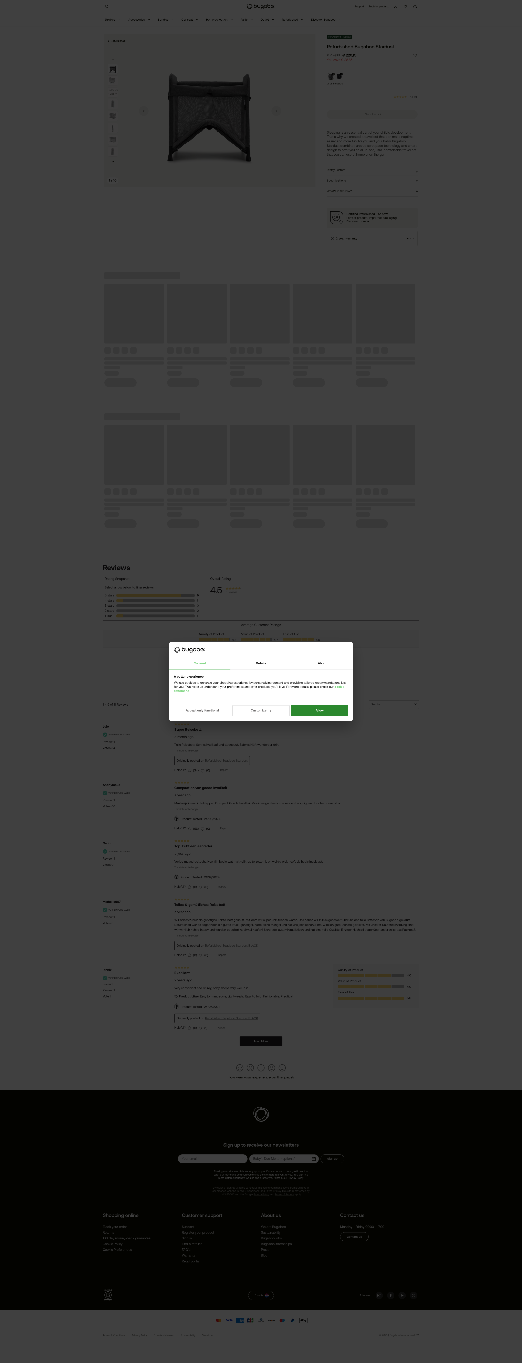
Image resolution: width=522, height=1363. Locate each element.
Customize (259, 710)
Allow (320, 710)
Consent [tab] (200, 663)
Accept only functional (202, 710)
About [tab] (322, 663)
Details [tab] (261, 663)
